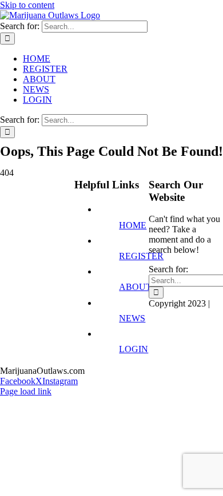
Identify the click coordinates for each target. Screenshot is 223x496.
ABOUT (135, 287)
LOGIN (133, 349)
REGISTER (141, 256)
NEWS (132, 318)
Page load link (25, 391)
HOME (132, 225)
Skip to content (27, 5)
